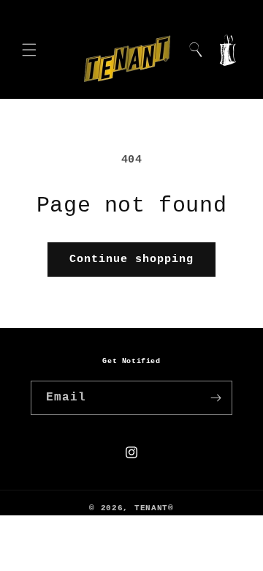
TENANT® (154, 508)
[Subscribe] (215, 398)
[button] (29, 50)
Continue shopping (131, 259)
